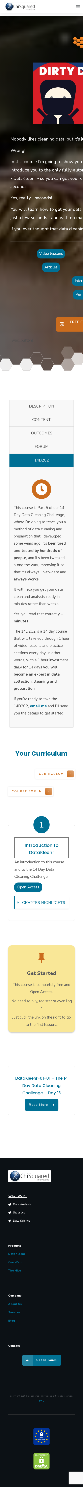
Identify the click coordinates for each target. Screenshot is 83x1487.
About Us (15, 1304)
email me (38, 706)
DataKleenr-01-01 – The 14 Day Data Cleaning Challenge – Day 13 (41, 1085)
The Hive (14, 1271)
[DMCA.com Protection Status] (41, 1461)
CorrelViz (15, 1262)
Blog (11, 1321)
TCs (41, 1401)
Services (14, 1312)
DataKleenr (16, 1254)
